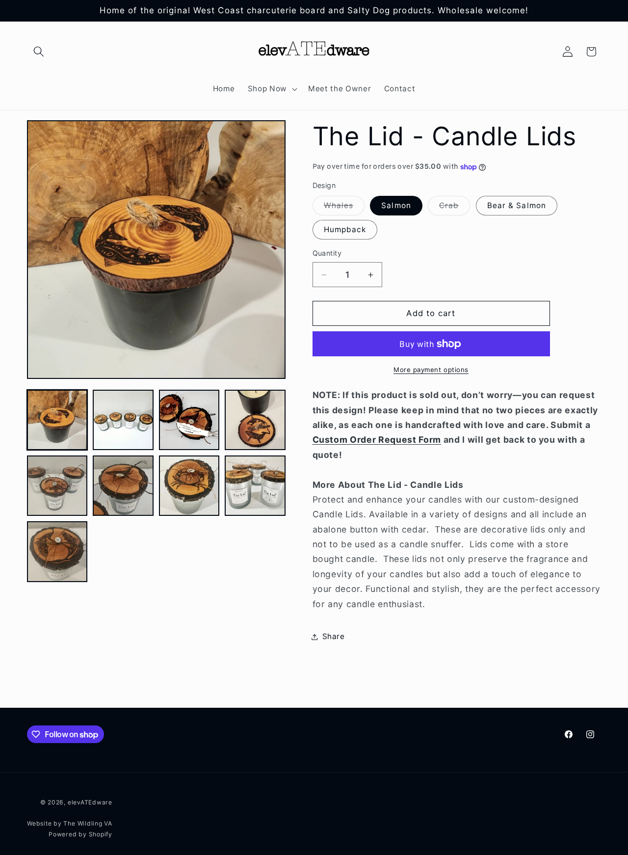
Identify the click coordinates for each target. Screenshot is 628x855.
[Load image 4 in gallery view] (255, 420)
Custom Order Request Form (377, 439)
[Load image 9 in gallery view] (57, 551)
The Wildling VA (87, 823)
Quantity (327, 253)
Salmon (396, 205)
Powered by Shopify (80, 834)
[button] (39, 51)
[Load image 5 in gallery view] (57, 485)
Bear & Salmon (516, 205)
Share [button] (333, 636)
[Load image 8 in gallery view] (255, 485)
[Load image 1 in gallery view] (57, 420)
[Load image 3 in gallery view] (189, 420)
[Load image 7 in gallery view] (189, 485)
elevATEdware (90, 802)
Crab (454, 207)
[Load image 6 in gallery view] (123, 485)
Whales (344, 207)
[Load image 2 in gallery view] (123, 420)
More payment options (431, 370)
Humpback (345, 229)
